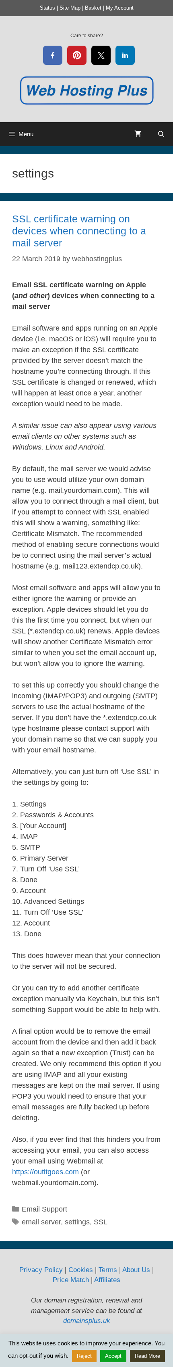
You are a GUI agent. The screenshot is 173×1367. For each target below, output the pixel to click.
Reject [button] (84, 1356)
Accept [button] (113, 1356)
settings (77, 1222)
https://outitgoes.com (45, 1172)
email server (41, 1222)
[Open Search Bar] (161, 134)
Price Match (71, 1280)
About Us (136, 1270)
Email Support (44, 1209)
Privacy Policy (41, 1270)
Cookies (80, 1270)
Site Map (70, 8)
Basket (93, 8)
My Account (120, 8)
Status (47, 8)
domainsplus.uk (86, 1321)
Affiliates (107, 1280)
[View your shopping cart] (137, 134)
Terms (108, 1270)
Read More (147, 1356)
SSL (100, 1222)
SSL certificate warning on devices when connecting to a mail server (79, 230)
